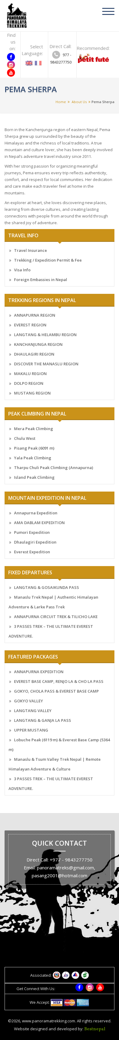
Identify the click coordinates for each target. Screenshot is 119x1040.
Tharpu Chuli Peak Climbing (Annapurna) (53, 467)
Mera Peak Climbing (33, 428)
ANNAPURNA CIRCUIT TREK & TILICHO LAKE (56, 616)
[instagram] (11, 65)
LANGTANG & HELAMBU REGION (45, 334)
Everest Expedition (32, 552)
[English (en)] (29, 61)
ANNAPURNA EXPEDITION (38, 671)
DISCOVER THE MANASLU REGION (46, 364)
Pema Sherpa (103, 101)
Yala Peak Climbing (32, 458)
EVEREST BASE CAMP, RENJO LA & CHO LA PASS (58, 681)
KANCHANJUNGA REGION (38, 344)
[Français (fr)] (38, 61)
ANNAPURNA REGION (34, 315)
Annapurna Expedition (35, 513)
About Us (79, 101)
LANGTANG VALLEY (33, 710)
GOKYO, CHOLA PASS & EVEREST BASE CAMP (56, 691)
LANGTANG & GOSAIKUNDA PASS (46, 587)
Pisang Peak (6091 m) (34, 448)
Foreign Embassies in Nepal (40, 279)
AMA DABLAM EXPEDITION (39, 522)
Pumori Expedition (32, 532)
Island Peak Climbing (34, 477)
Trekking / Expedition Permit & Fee (48, 260)
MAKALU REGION (30, 373)
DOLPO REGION (28, 383)
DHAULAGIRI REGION (34, 354)
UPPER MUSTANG (31, 730)
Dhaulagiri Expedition (35, 542)
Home (61, 101)
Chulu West (24, 438)
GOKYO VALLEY (28, 701)
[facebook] (11, 57)
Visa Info (22, 270)
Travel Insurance (30, 250)
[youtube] (11, 73)
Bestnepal (94, 1029)
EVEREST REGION (30, 325)
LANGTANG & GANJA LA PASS (42, 720)
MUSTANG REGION (32, 393)
